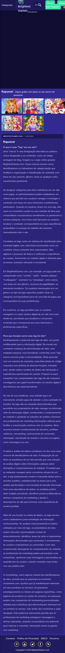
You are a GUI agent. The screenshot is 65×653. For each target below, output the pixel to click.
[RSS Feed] (48, 644)
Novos (50, 3)
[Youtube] (24, 644)
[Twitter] (32, 644)
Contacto (10, 638)
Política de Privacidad (28, 638)
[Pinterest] (17, 644)
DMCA (44, 638)
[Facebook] (40, 644)
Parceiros (54, 638)
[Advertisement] (33, 17)
